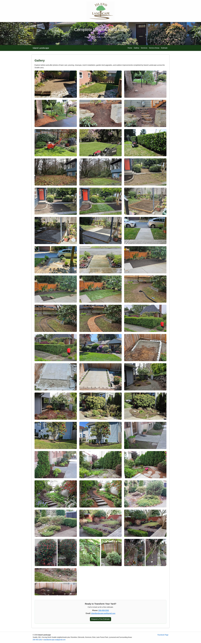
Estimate (164, 48)
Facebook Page (163, 635)
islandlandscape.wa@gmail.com (103, 613)
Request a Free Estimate (100, 619)
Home (130, 48)
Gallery (136, 48)
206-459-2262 (103, 610)
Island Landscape (41, 48)
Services (144, 48)
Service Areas (154, 48)
